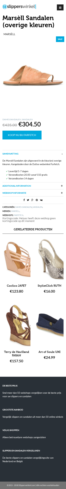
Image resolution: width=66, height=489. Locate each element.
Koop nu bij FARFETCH (22, 134)
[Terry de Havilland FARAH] (16, 325)
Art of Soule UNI (49, 352)
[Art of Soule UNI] (50, 325)
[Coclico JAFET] (16, 259)
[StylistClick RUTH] (50, 259)
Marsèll (15, 211)
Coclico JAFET (16, 285)
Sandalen (27, 119)
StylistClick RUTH (49, 285)
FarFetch (18, 215)
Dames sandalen (11, 119)
